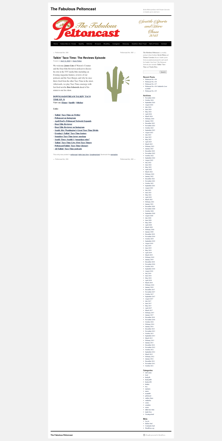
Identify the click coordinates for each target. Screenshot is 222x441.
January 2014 (149, 326)
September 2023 (150, 130)
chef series (148, 373)
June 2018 (148, 276)
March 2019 (149, 255)
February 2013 (149, 340)
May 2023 (148, 139)
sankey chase (149, 398)
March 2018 (149, 283)
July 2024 (148, 107)
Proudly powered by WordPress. (156, 435)
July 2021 (148, 190)
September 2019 (150, 241)
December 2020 (150, 206)
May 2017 (148, 306)
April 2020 (148, 225)
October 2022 (149, 155)
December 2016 (150, 317)
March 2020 (149, 227)
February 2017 (149, 313)
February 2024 (149, 119)
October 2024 (149, 100)
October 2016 (149, 322)
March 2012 (149, 354)
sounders (148, 405)
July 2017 (148, 301)
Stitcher (89, 43)
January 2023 (149, 149)
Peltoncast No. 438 (151, 82)
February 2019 (149, 257)
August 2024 (149, 105)
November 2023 (150, 125)
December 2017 (150, 289)
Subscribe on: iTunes (68, 43)
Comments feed (150, 426)
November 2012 (150, 347)
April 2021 (148, 197)
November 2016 (150, 319)
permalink (114, 154)
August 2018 (149, 271)
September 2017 (150, 296)
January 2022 (149, 176)
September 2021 (150, 186)
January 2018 (149, 287)
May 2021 (148, 195)
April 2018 (148, 280)
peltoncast (74, 154)
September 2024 (150, 102)
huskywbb (148, 382)
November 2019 (150, 236)
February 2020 (149, 229)
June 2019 (148, 248)
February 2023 (149, 146)
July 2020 (148, 218)
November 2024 (150, 98)
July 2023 (148, 135)
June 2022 (148, 165)
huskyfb (147, 377)
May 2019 (148, 250)
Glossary (125, 43)
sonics (147, 403)
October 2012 (149, 349)
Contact (164, 43)
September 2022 (150, 158)
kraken (147, 384)
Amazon (98, 43)
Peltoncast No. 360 (127, 52)
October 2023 (149, 128)
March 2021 (149, 199)
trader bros (148, 412)
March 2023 (149, 144)
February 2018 (149, 285)
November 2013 (150, 331)
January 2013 (149, 343)
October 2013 (149, 333)
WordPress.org (149, 428)
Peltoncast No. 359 (60, 52)
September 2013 (150, 336)
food (146, 375)
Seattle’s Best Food (139, 43)
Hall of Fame (154, 43)
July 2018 (148, 273)
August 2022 (149, 160)
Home (55, 43)
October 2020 (149, 211)
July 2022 (148, 162)
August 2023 (149, 132)
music (147, 391)
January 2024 (149, 121)
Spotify (81, 43)
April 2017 (148, 308)
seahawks (148, 400)
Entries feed (148, 423)
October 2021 (149, 183)
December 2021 (150, 179)
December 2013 (150, 329)
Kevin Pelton (77, 61)
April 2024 (148, 114)
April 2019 (148, 252)
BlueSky (107, 43)
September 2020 (150, 213)
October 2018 (149, 266)
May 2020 (148, 222)
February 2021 (149, 202)
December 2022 (150, 151)
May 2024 (148, 112)
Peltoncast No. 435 (151, 91)
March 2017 (149, 310)
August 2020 (149, 216)
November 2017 (150, 292)
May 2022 (148, 167)
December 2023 (150, 123)
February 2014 (149, 324)
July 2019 (148, 246)
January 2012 (149, 359)
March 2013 (149, 338)
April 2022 (148, 169)
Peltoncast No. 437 (151, 84)
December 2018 (150, 262)
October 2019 (149, 239)
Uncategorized (95, 154)
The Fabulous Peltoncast (73, 8)
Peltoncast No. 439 (151, 79)
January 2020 (149, 232)
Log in (147, 421)
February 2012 (149, 356)
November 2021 (150, 181)
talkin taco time (83, 154)
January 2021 (149, 204)
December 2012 (150, 345)
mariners (147, 389)
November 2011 (150, 363)
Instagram (116, 43)
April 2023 (148, 142)
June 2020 (148, 220)
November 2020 (150, 209)
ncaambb (148, 393)
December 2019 (150, 234)
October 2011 (149, 366)
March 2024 (149, 116)
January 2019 (149, 259)
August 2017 (149, 299)
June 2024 (148, 109)
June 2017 (148, 303)
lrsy (146, 386)
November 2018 (150, 264)
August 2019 (149, 243)
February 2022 (149, 174)
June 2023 (148, 137)
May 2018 (148, 278)
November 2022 (150, 153)
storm (147, 407)
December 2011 (150, 361)
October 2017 (149, 294)
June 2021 (148, 192)
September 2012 (150, 352)
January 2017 (149, 315)
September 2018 (150, 269)
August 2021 (149, 188)
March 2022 (149, 172)
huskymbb (148, 380)
